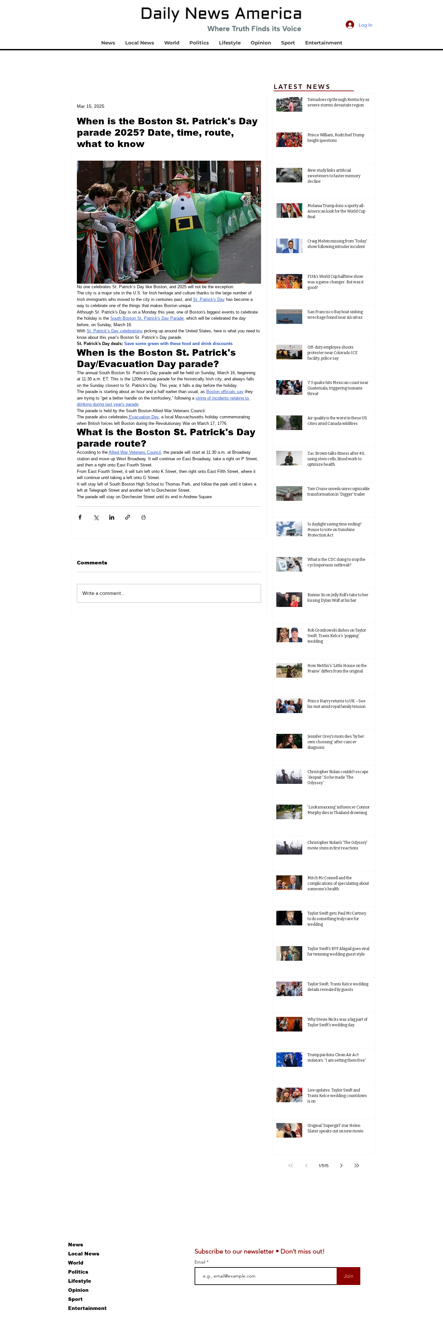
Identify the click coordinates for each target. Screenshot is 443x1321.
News (75, 1244)
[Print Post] (143, 517)
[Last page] (357, 1165)
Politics (78, 1272)
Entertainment (87, 1308)
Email (201, 1262)
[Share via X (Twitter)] (96, 517)
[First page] (290, 1165)
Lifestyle (79, 1281)
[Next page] (341, 1165)
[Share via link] (128, 517)
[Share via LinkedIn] (112, 517)
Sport (75, 1299)
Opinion (78, 1290)
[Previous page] (306, 1165)
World (75, 1262)
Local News (83, 1253)
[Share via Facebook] (80, 517)
